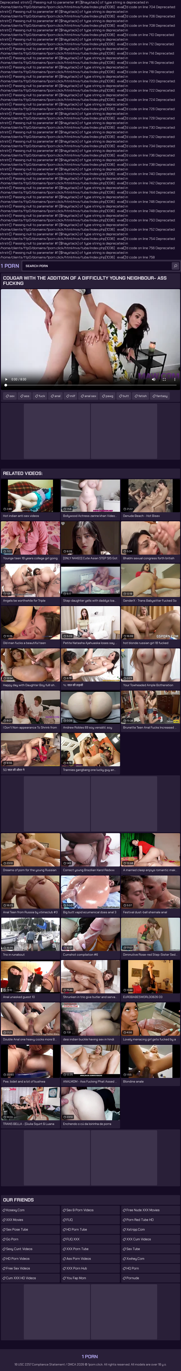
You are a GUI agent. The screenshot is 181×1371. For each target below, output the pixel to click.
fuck (42, 396)
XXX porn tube (77, 1249)
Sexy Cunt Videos (19, 1249)
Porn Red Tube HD (140, 1220)
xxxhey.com (135, 1258)
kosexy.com (15, 1210)
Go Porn (12, 1239)
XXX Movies (14, 1220)
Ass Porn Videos (78, 1258)
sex (12, 396)
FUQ (69, 1220)
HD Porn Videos (18, 1258)
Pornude (132, 1278)
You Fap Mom (76, 1278)
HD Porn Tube (76, 1229)
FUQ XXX (72, 1239)
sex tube (133, 1249)
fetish (142, 396)
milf (72, 396)
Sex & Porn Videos (80, 1210)
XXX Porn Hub (76, 1268)
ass (26, 396)
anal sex (90, 396)
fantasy (162, 396)
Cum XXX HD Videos (21, 1278)
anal (57, 396)
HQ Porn (132, 1268)
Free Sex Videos (18, 1268)
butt (126, 396)
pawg (109, 396)
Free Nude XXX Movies (143, 1210)
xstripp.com (135, 1229)
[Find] (175, 266)
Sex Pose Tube (17, 1229)
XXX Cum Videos (138, 1239)
